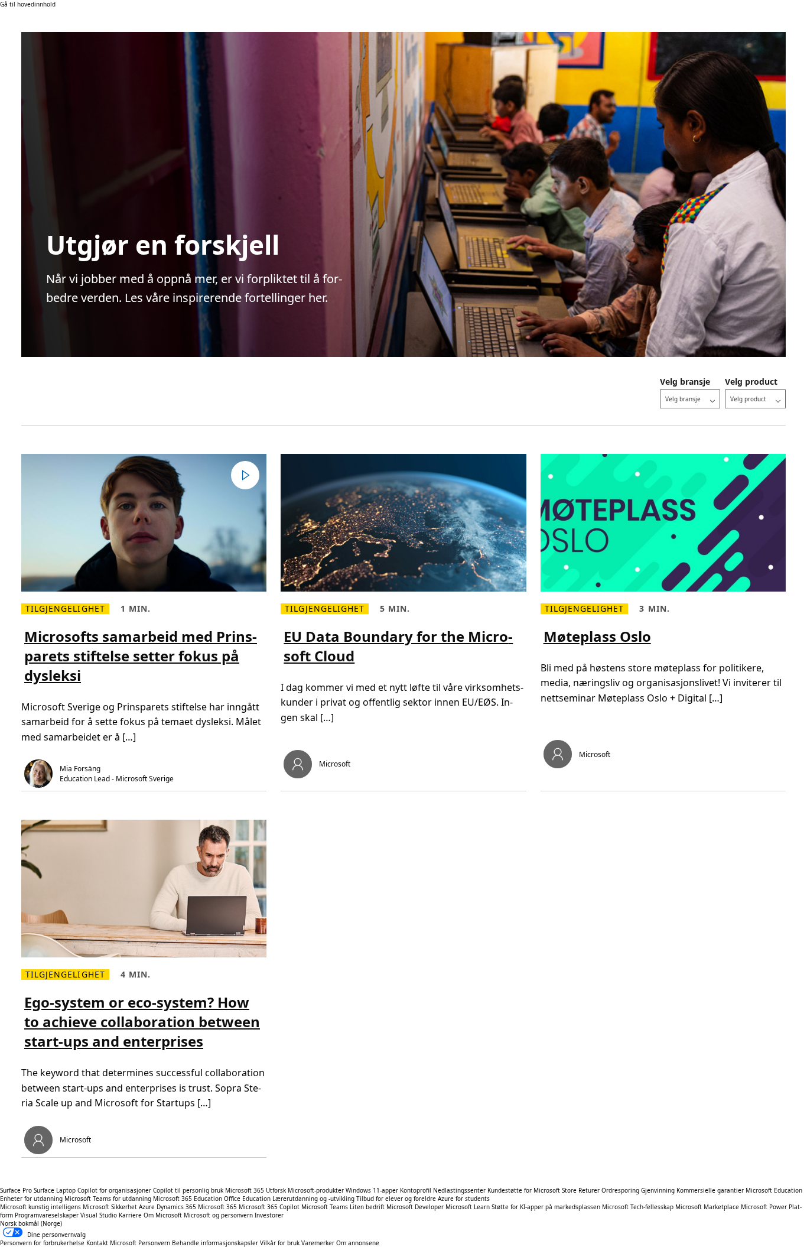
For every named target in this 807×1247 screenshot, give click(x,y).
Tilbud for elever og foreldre (396, 1198)
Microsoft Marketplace (707, 1207)
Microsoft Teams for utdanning (107, 1198)
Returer (589, 1190)
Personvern (154, 1243)
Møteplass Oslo (597, 636)
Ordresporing (620, 1190)
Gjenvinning (658, 1190)
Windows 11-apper (372, 1190)
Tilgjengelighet (65, 608)
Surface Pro (16, 1190)
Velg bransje (685, 381)
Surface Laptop (55, 1190)
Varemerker (317, 1243)
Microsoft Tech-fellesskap (637, 1207)
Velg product (751, 381)
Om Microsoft (163, 1215)
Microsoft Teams (324, 1207)
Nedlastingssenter (459, 1190)
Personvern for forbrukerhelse (42, 1243)
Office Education (247, 1198)
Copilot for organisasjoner (114, 1190)
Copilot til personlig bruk (188, 1190)
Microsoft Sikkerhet (110, 1207)
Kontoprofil (415, 1190)
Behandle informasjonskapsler (215, 1243)
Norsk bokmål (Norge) (31, 1223)
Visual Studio (98, 1215)
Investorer (269, 1215)
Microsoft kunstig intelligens (40, 1207)
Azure (147, 1207)
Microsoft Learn (467, 1207)
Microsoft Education (774, 1190)
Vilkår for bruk (280, 1243)
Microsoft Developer (415, 1207)
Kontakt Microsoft (111, 1243)
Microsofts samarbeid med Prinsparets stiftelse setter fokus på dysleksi (140, 655)
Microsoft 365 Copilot (269, 1207)
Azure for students (464, 1198)
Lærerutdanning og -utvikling (313, 1198)
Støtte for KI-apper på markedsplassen (546, 1207)
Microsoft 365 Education (187, 1198)
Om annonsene (357, 1243)
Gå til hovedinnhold (28, 4)
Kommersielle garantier (710, 1190)
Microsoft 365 (244, 1190)
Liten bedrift (367, 1207)
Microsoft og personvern (218, 1215)
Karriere (130, 1215)
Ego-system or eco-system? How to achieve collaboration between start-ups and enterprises (142, 1021)
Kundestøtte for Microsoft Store (532, 1190)
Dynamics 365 (176, 1207)
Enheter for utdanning (31, 1198)
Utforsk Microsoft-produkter (305, 1190)
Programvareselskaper (47, 1215)
